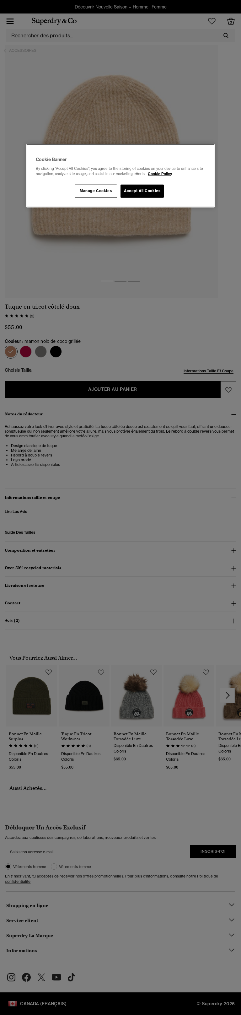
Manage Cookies (96, 190)
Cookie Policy (160, 173)
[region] (120, 176)
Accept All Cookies (142, 190)
